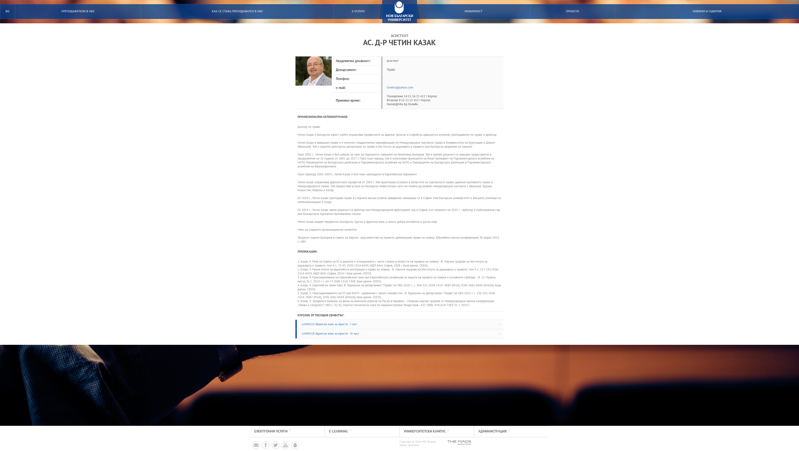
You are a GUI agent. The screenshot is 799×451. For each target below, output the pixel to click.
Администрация (492, 431)
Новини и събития (707, 12)
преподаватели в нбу (77, 12)
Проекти (572, 12)
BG (7, 12)
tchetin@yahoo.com (400, 88)
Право (391, 70)
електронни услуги (271, 431)
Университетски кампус (425, 431)
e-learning (338, 431)
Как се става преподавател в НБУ (237, 12)
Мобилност (473, 12)
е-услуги (358, 12)
